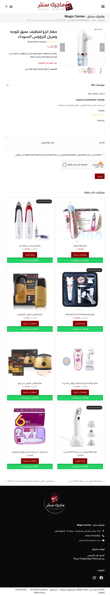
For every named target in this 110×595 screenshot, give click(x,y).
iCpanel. (101, 593)
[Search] (6, 6)
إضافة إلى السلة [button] (80, 255)
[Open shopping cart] (10, 6)
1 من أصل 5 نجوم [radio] (103, 115)
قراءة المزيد (30, 255)
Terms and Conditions (39, 590)
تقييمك (100, 110)
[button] (103, 6)
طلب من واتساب (79, 260)
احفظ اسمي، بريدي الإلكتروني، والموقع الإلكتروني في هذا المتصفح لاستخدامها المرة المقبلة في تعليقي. (58, 155)
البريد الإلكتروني (47, 142)
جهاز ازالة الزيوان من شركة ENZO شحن (86, 481)
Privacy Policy (20, 590)
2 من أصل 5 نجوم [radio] (101, 115)
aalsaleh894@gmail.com (90, 540)
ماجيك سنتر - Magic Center (88, 590)
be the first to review (37, 42)
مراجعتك (100, 120)
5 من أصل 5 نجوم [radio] (92, 115)
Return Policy (39, 593)
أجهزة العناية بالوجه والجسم (37, 69)
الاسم (102, 142)
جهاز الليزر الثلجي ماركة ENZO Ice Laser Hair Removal (31, 481)
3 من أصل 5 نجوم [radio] (98, 115)
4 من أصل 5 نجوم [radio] (95, 115)
